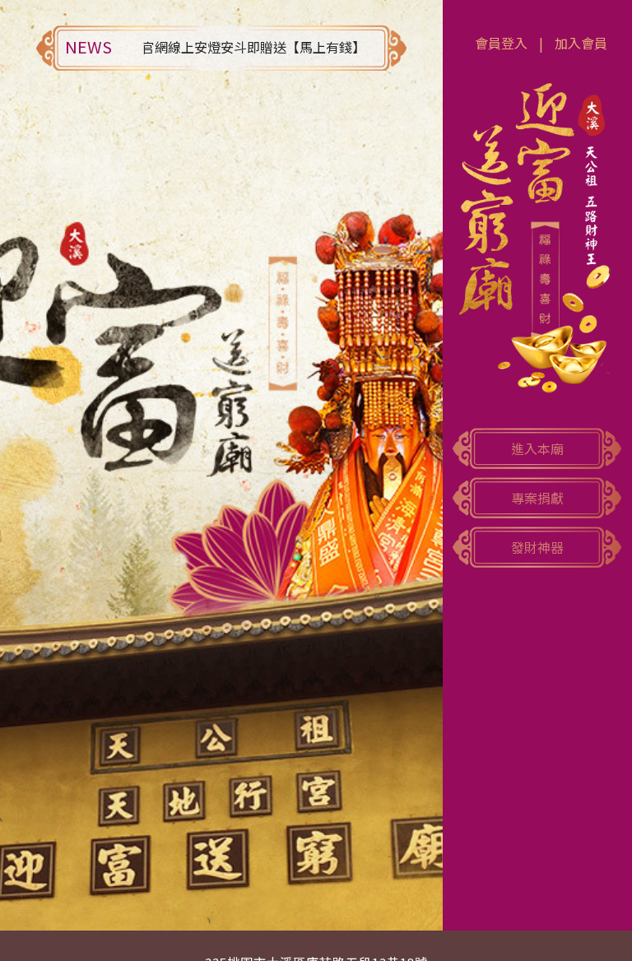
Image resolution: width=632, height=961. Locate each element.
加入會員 (581, 43)
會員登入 (501, 43)
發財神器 (537, 547)
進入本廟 (537, 448)
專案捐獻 (537, 498)
